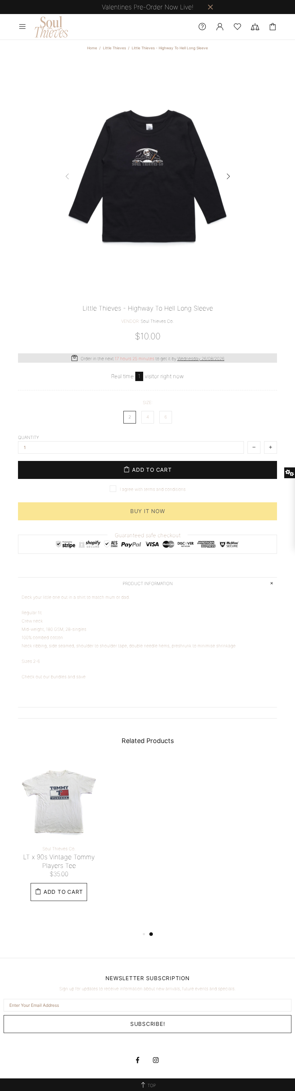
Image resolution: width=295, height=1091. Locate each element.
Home (92, 48)
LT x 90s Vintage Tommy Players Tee (59, 861)
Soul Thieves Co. (52, 27)
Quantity (28, 437)
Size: (148, 402)
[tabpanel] (58, 836)
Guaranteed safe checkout (148, 535)
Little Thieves (114, 48)
